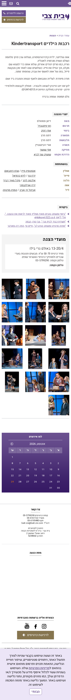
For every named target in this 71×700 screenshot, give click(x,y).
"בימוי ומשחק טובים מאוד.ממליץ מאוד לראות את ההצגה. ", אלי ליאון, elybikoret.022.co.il (35, 215)
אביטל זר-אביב (27, 190)
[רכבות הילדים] (58, 289)
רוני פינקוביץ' (44, 126)
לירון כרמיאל (19, 176)
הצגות (52, 35)
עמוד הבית (64, 35)
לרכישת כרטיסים (15, 20)
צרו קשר (35, 509)
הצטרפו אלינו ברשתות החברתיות (35, 618)
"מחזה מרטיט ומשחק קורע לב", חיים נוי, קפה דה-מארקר (37, 226)
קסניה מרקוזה (10, 190)
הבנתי (36, 691)
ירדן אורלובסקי (28, 185)
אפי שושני (45, 150)
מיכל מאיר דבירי (11, 180)
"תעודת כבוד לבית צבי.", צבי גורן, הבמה (46, 222)
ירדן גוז (32, 176)
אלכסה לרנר (29, 180)
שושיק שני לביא (42, 154)
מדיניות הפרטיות (39, 668)
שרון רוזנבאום (11, 171)
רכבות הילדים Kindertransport (40, 44)
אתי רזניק (46, 131)
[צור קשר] (11, 4)
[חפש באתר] (17, 3)
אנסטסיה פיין (28, 171)
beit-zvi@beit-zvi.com (32, 523)
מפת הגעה (35, 553)
